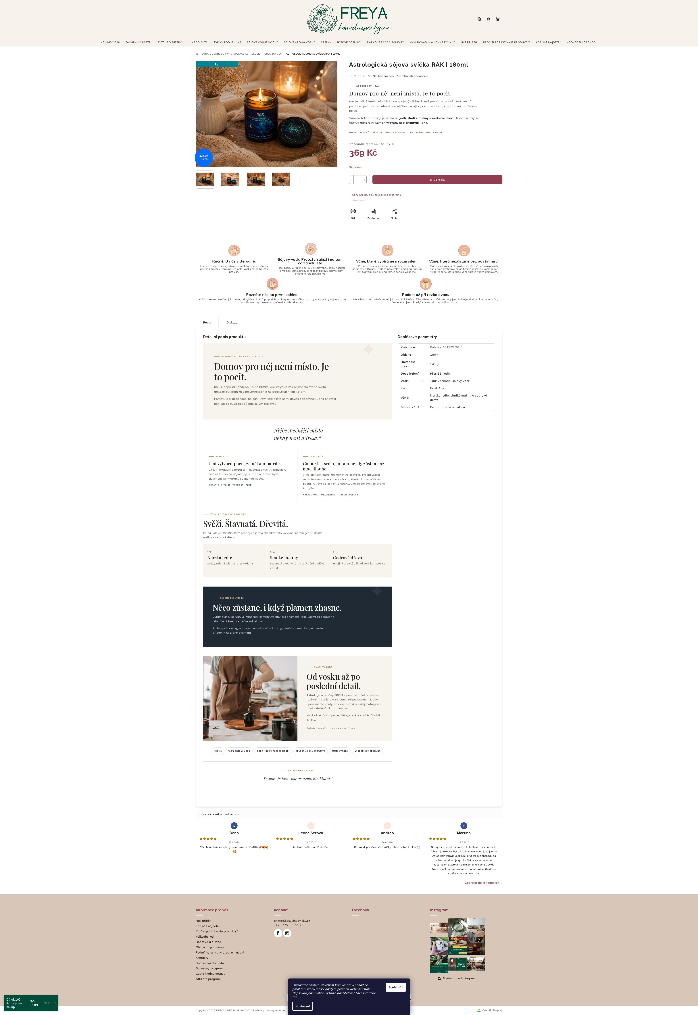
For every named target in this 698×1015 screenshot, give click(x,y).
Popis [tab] (207, 322)
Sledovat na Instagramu (460, 978)
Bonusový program (209, 968)
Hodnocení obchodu (210, 963)
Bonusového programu (387, 194)
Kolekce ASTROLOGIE (446, 347)
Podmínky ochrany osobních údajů (220, 952)
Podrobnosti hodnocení (412, 76)
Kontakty (202, 958)
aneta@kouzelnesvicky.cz (292, 920)
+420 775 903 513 (287, 925)
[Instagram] (287, 933)
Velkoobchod (205, 936)
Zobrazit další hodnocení (482, 882)
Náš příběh (203, 920)
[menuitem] (110, 42)
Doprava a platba (208, 942)
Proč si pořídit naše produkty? (217, 931)
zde (294, 997)
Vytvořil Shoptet (492, 1010)
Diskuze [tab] (232, 322)
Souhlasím (396, 987)
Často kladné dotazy (210, 973)
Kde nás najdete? (208, 926)
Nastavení (302, 1006)
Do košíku (439, 179)
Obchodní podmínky (210, 947)
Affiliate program (208, 979)
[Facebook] (278, 933)
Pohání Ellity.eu (359, 200)
